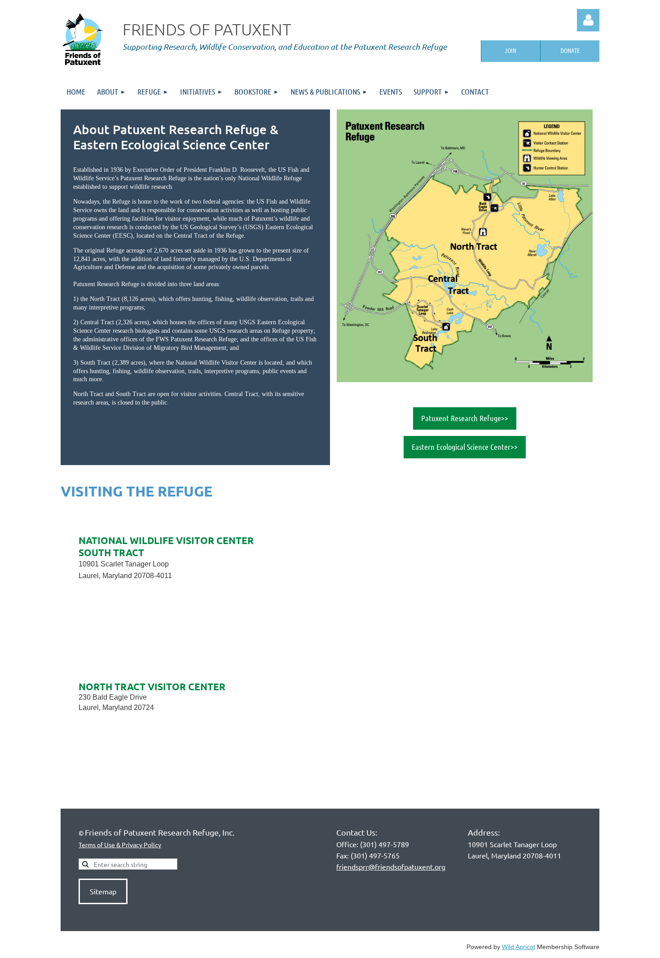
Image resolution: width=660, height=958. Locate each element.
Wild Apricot (518, 946)
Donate (570, 50)
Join (510, 50)
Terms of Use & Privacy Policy (120, 844)
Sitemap (103, 891)
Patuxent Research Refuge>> (464, 418)
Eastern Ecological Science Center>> (465, 447)
